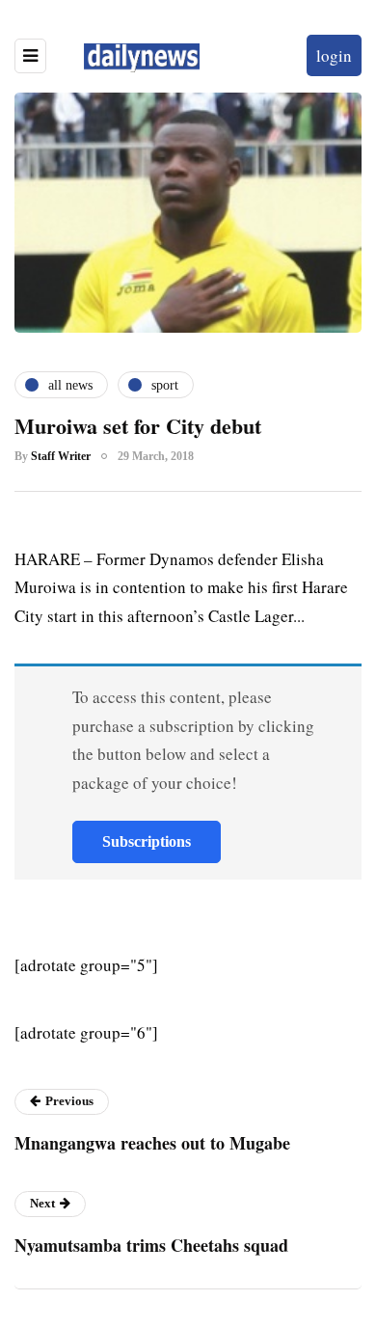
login (334, 55)
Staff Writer (61, 456)
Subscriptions (146, 841)
